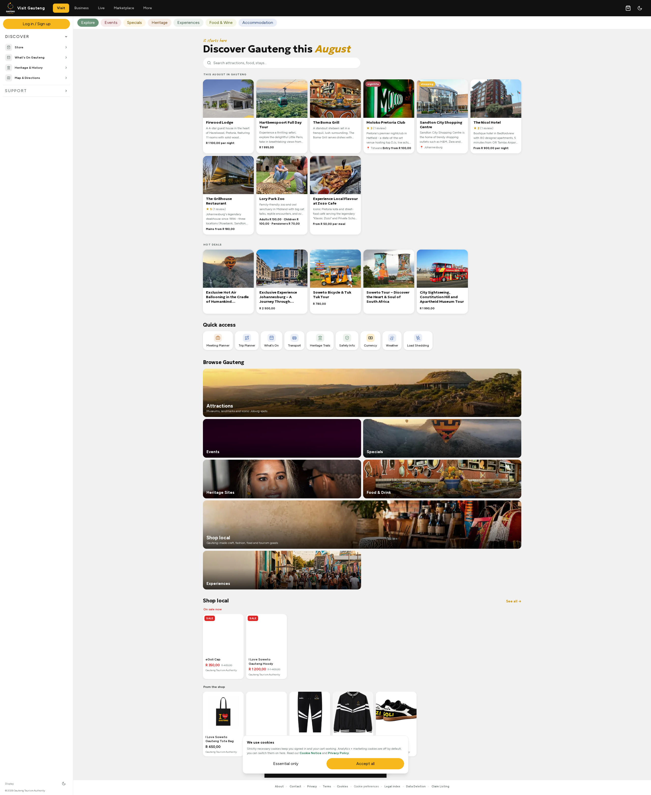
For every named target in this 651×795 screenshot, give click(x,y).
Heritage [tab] (160, 22)
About (279, 786)
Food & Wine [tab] (221, 22)
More (147, 8)
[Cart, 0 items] (628, 8)
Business (81, 8)
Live (101, 8)
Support (16, 90)
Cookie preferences (366, 786)
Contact (295, 786)
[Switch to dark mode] (640, 8)
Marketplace (124, 8)
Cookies (342, 786)
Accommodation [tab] (257, 22)
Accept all (365, 763)
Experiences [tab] (188, 22)
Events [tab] (111, 22)
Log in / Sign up (37, 23)
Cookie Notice (310, 753)
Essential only (285, 763)
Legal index (392, 786)
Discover (17, 36)
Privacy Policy (338, 753)
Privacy (312, 786)
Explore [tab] (88, 22)
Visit (61, 8)
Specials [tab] (134, 22)
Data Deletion (416, 786)
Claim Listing (440, 786)
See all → (513, 601)
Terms (327, 786)
